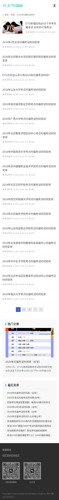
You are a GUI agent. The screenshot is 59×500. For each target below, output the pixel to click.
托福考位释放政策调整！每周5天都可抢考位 (28, 402)
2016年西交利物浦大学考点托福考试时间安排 (27, 199)
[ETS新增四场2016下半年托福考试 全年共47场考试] (12, 27)
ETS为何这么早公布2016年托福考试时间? (26, 75)
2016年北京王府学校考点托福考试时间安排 (26, 184)
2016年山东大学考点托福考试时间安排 (24, 89)
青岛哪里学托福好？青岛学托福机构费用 (27, 430)
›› (41, 309)
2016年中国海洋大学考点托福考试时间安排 (26, 151)
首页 (7, 15)
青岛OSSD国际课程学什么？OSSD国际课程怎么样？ (33, 435)
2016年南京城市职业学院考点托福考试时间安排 (29, 104)
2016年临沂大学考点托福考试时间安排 (24, 294)
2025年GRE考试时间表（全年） (23, 407)
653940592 (10, 456)
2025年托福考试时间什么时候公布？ (25, 416)
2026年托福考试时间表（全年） (23, 393)
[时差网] (12, 5)
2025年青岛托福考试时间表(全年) (23, 397)
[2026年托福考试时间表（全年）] (29, 343)
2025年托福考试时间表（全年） (23, 412)
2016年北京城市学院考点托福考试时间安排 (26, 214)
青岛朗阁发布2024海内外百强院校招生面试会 (29, 421)
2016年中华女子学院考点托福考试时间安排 (26, 261)
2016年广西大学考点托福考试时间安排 (24, 119)
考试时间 (31, 32)
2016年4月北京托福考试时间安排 (21, 42)
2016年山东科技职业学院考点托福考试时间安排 (29, 228)
